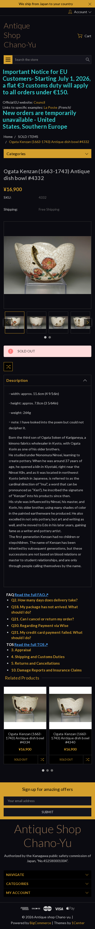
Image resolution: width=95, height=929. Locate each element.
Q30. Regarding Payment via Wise (39, 625)
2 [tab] (49, 337)
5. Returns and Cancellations (35, 663)
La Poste (50, 107)
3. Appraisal (21, 650)
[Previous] (7, 322)
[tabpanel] (15, 322)
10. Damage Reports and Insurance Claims (46, 670)
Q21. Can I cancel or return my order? (42, 619)
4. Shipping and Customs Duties (38, 656)
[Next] (87, 322)
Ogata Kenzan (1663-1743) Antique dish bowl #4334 (25, 738)
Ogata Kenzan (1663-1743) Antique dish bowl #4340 (70, 738)
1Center (78, 923)
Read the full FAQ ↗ (31, 594)
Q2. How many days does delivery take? (44, 600)
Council (39, 102)
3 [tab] (52, 770)
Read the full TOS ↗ (31, 644)
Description (17, 380)
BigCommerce (40, 923)
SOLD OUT (21, 759)
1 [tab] (45, 337)
